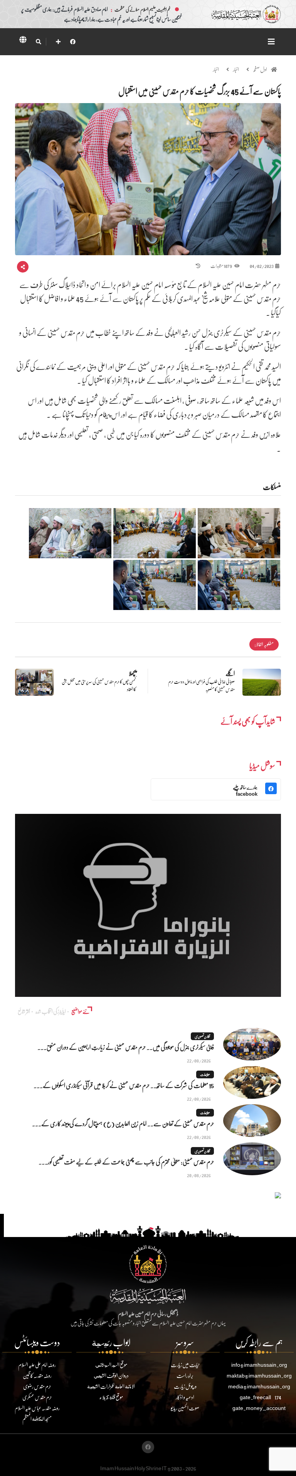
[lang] (22, 41)
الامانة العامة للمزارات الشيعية (111, 1386)
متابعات (205, 1074)
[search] (38, 42)
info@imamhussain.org (259, 1364)
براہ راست (185, 1375)
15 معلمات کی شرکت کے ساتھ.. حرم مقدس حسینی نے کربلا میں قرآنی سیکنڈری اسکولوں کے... (124, 1085)
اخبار (236, 69)
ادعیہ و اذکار (185, 1397)
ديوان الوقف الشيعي (111, 1375)
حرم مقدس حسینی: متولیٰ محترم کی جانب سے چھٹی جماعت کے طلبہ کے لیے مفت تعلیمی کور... (126, 1161)
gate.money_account (259, 1407)
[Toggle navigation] (271, 41)
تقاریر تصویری (202, 1036)
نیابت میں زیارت (185, 1364)
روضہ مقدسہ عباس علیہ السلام (37, 1407)
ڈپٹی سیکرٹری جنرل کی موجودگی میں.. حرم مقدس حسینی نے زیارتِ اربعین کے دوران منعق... (125, 1046)
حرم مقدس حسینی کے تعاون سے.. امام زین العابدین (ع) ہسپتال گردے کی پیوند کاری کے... (123, 1123)
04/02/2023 (262, 265)
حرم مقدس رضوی (37, 1386)
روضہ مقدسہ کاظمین (37, 1375)
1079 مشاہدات (221, 265)
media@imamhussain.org (259, 1386)
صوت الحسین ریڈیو (185, 1407)
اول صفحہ (260, 69)
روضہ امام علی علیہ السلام (37, 1364)
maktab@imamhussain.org (259, 1375)
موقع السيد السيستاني (111, 1364)
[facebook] (72, 41)
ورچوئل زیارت (185, 1386)
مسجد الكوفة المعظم (37, 1418)
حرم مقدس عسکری (37, 1397)
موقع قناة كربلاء (111, 1397)
